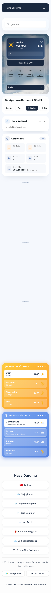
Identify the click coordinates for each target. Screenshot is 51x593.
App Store (39, 573)
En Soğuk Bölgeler (27, 540)
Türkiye (25, 485)
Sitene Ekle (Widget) (28, 550)
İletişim (20, 562)
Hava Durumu (13, 7)
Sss (19, 566)
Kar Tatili (27, 522)
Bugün (9, 108)
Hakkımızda (28, 566)
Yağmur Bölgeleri (28, 503)
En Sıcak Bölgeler (27, 531)
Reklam (11, 562)
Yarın (20, 108)
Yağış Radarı (27, 494)
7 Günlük (32, 108)
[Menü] (43, 8)
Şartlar (45, 562)
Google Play (15, 573)
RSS (4, 562)
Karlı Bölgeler (28, 512)
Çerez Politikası (33, 562)
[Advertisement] (25, 210)
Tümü (40, 366)
